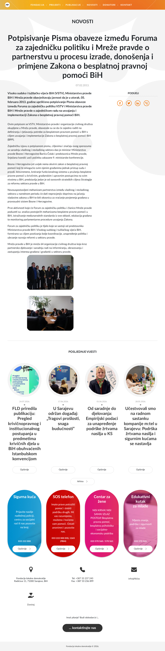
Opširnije (24, 470)
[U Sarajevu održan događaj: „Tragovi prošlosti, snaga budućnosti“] (63, 380)
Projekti (55, 5)
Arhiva (80, 481)
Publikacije (73, 5)
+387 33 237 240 (84, 578)
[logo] (7, 4)
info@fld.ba (134, 579)
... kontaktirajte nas (82, 628)
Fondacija (37, 5)
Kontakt (126, 5)
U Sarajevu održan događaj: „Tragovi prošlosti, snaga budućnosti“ (63, 419)
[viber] (146, 104)
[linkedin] (137, 104)
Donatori (109, 5)
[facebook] (120, 104)
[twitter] (128, 104)
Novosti (92, 5)
